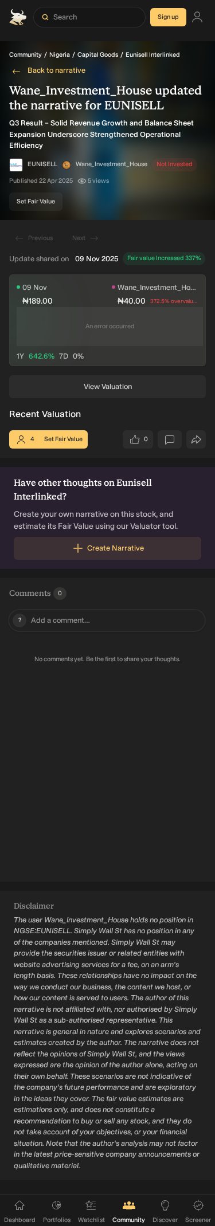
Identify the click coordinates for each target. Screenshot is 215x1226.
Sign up (168, 17)
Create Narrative (115, 548)
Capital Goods (97, 54)
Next (78, 238)
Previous (40, 238)
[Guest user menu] (197, 17)
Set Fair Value (36, 201)
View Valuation (108, 386)
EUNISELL (42, 164)
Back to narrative (56, 70)
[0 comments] (170, 439)
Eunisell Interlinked (153, 54)
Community (25, 54)
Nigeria (59, 54)
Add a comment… (54, 620)
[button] (66, 165)
